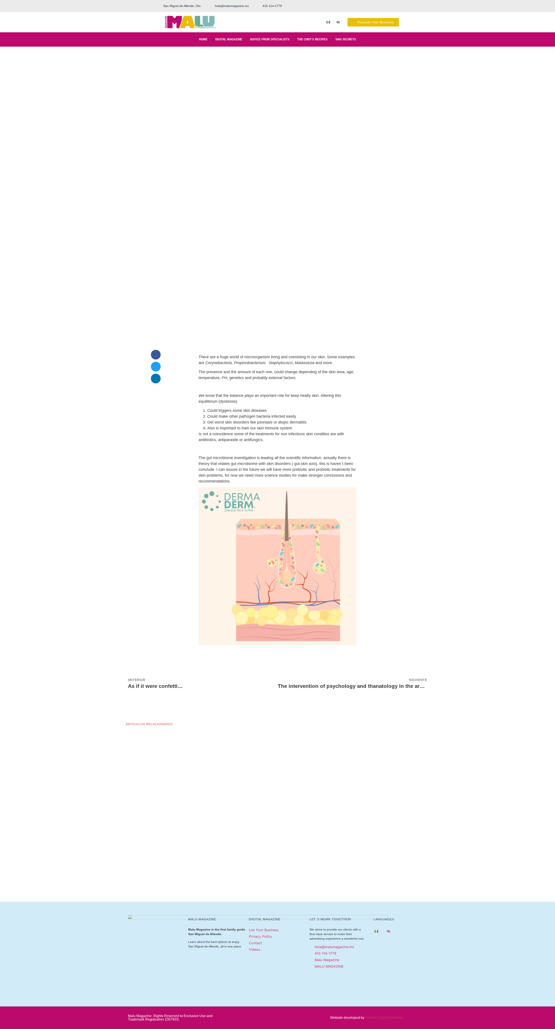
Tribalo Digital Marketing (384, 1017)
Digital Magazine (228, 39)
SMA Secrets (345, 39)
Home (203, 39)
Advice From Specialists (269, 39)
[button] (156, 355)
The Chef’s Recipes (312, 39)
